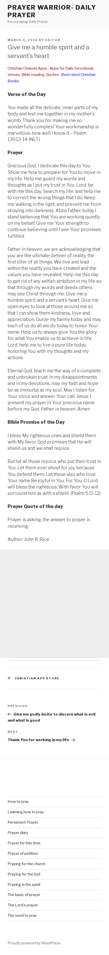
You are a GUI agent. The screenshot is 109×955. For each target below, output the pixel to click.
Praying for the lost (24, 874)
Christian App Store (37, 678)
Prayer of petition (23, 853)
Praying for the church (26, 864)
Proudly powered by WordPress (34, 943)
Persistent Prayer (23, 822)
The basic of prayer (24, 894)
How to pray (18, 801)
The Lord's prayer (23, 905)
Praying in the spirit (24, 884)
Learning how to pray (26, 812)
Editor (52, 40)
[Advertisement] (54, 603)
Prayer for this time (24, 843)
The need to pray (22, 915)
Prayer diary (18, 832)
